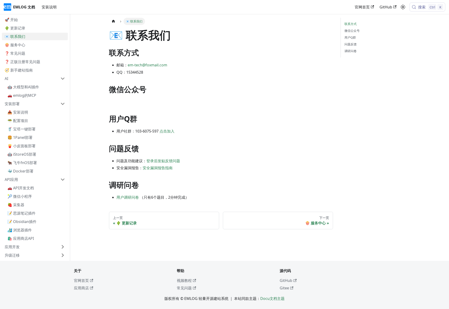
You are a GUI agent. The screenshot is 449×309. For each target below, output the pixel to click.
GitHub (386, 7)
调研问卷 (350, 51)
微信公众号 (352, 31)
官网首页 (362, 7)
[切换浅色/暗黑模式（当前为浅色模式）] (403, 7)
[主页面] (113, 21)
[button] (35, 78)
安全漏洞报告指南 (158, 167)
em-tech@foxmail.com (147, 65)
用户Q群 (350, 37)
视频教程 (184, 280)
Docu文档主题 (272, 298)
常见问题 (184, 288)
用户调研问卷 (127, 197)
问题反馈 (350, 44)
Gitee (284, 288)
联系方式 (350, 24)
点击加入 (166, 131)
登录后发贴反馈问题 (163, 160)
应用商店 (81, 288)
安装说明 (49, 7)
